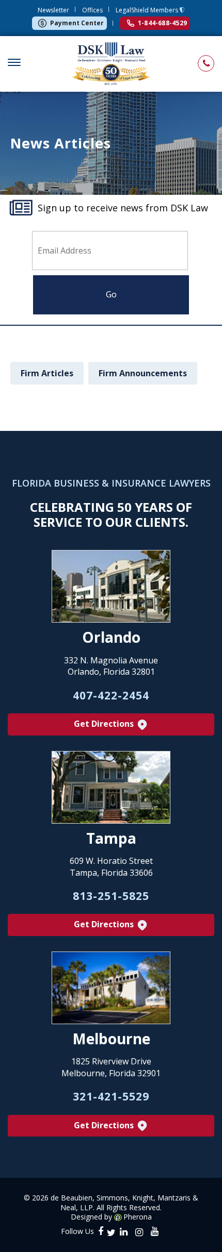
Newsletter (53, 10)
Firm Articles (47, 373)
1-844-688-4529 (162, 23)
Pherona (137, 1217)
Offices (92, 10)
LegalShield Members (148, 10)
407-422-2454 (111, 695)
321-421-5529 (111, 1096)
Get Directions (105, 723)
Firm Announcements (143, 373)
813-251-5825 (111, 896)
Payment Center (77, 23)
